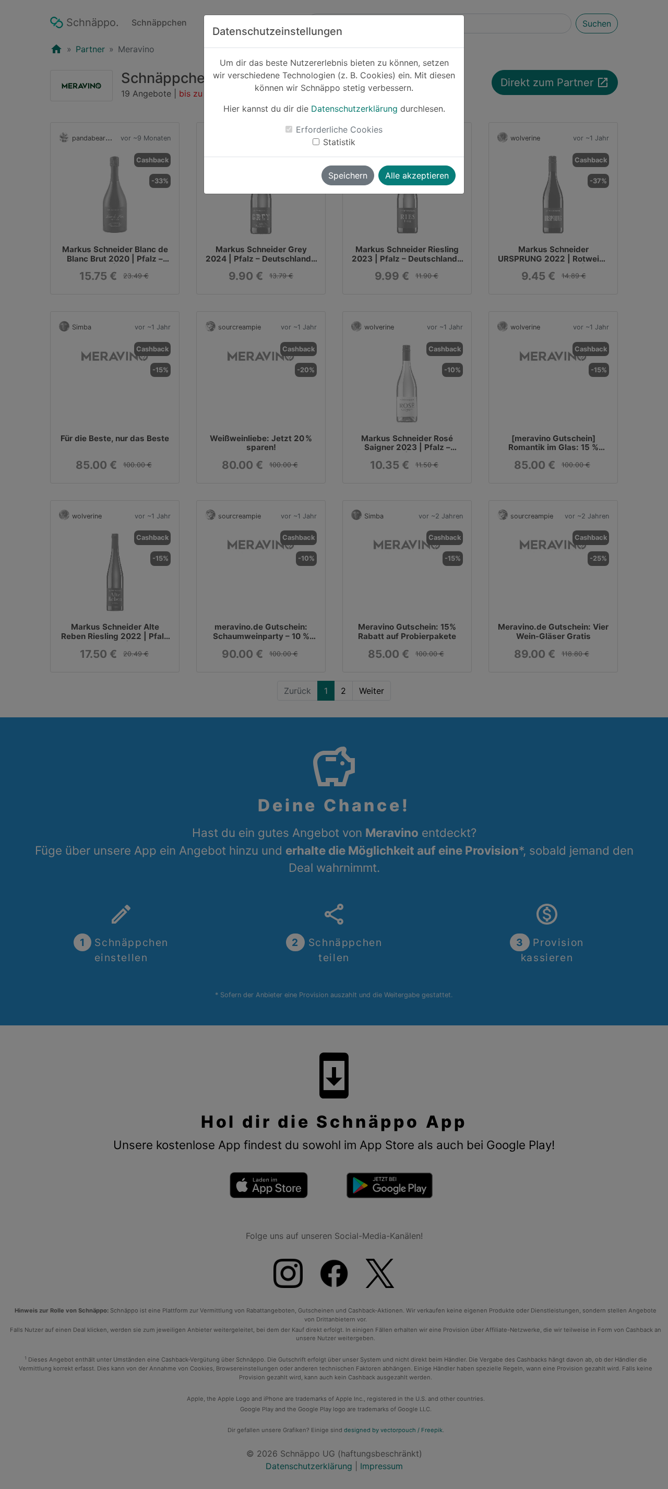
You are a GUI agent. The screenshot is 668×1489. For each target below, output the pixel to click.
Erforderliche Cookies (339, 129)
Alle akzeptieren (417, 175)
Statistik (339, 142)
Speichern (347, 175)
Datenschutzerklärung (354, 108)
